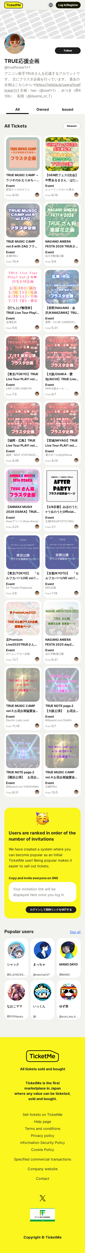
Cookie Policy (42, 1149)
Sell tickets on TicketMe (42, 1114)
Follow (68, 50)
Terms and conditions (42, 1128)
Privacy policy (42, 1135)
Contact (42, 1178)
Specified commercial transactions (42, 1159)
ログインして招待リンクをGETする (51, 909)
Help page (42, 1121)
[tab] (17, 109)
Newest (72, 126)
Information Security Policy (42, 1142)
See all (75, 932)
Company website (43, 1169)
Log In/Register (68, 5)
